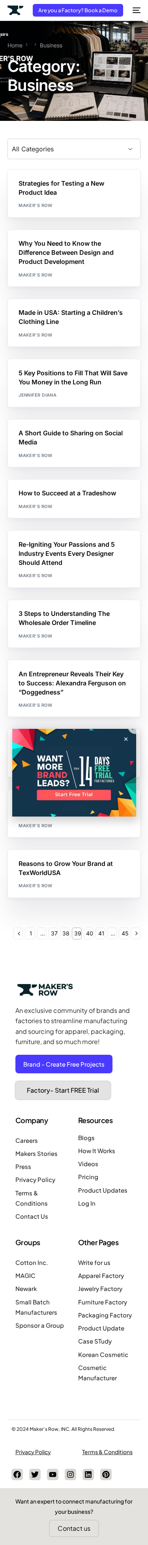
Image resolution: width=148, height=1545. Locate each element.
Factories (78, 247)
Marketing (80, 186)
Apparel (31, 316)
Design (55, 186)
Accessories (37, 548)
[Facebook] (17, 1474)
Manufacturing (114, 247)
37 (54, 933)
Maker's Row (35, 205)
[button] (126, 739)
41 (101, 933)
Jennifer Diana (37, 395)
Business (32, 186)
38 (65, 933)
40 (89, 933)
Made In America (110, 316)
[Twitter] (35, 1474)
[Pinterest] (106, 1474)
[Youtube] (52, 1474)
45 (125, 933)
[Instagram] (70, 1474)
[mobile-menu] (136, 10)
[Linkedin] (88, 1474)
